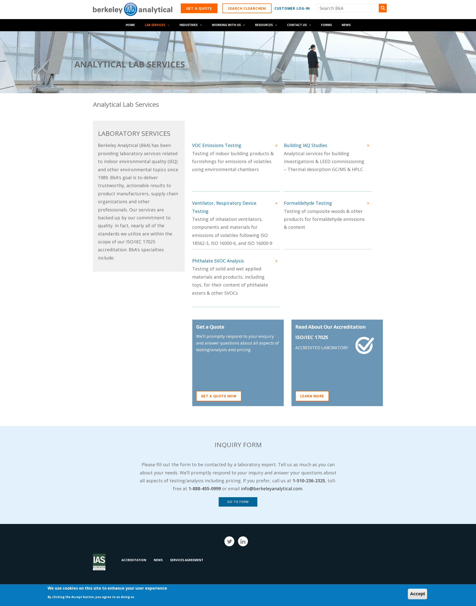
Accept (417, 593)
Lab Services (155, 25)
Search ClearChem (247, 8)
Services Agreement (186, 560)
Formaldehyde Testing (308, 203)
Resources (264, 25)
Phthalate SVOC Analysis (218, 261)
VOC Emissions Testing (216, 145)
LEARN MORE (312, 396)
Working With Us (226, 25)
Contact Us (297, 25)
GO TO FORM (238, 502)
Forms (326, 25)
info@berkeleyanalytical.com (271, 488)
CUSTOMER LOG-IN (292, 8)
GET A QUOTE (199, 8)
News (346, 25)
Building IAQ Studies (305, 145)
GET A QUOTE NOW (219, 396)
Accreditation (133, 560)
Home (130, 25)
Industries (188, 25)
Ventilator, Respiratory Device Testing (224, 207)
